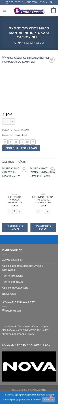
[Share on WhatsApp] (5, 142)
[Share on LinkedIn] (33, 142)
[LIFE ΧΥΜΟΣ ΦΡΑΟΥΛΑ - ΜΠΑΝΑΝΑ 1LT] (15, 179)
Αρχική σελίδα (23, 43)
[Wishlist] (50, 2)
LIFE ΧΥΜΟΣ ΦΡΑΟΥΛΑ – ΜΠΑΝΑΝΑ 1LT (14, 200)
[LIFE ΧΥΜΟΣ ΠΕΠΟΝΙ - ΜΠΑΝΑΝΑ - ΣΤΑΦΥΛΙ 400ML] (43, 179)
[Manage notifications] (50, 397)
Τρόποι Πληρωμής (12, 275)
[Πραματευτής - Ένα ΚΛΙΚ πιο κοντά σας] (29, 10)
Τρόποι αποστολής (12, 281)
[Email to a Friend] (21, 142)
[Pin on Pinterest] (27, 142)
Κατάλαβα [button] (48, 400)
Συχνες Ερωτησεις (12, 259)
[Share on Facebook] (10, 142)
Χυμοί (40, 43)
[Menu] (4, 10)
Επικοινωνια (9, 293)
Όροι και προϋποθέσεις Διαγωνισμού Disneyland (22, 268)
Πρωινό (17, 135)
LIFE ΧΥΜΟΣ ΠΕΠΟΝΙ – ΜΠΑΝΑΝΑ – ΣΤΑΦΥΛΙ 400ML (43, 200)
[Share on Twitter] (16, 142)
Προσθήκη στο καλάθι (21, 148)
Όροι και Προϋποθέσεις (15, 287)
